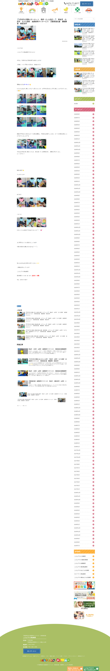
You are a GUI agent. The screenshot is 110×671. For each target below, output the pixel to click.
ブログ (47, 656)
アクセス (65, 656)
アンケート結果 (59, 656)
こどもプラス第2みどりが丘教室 (82, 577)
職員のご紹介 (52, 656)
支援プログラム (36, 656)
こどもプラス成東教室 (80, 563)
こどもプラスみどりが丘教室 (81, 570)
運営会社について (81, 656)
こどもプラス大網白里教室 (81, 559)
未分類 (19, 306)
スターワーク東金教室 (80, 574)
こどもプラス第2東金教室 (80, 566)
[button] (93, 19)
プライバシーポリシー (72, 656)
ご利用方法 (42, 656)
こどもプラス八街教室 (80, 556)
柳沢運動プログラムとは (27, 656)
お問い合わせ (87, 3)
